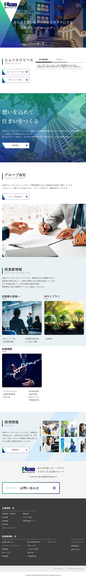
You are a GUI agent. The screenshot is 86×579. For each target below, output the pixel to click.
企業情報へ (16, 145)
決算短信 (49, 339)
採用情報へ (16, 450)
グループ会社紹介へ (15, 197)
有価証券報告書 (9, 394)
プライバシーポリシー (76, 568)
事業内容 (26, 514)
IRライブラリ (6, 552)
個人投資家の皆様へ (34, 542)
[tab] (38, 43)
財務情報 (5, 549)
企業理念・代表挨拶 (9, 514)
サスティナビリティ (9, 528)
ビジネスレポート (10, 391)
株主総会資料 (34, 391)
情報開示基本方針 (32, 339)
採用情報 (74, 546)
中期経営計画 (34, 400)
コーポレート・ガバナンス (11, 545)
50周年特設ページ (29, 521)
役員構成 (5, 521)
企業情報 (6, 508)
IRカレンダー (34, 397)
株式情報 (5, 556)
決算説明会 (33, 394)
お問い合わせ (75, 549)
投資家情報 (7, 536)
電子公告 (6, 397)
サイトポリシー (59, 568)
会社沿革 (5, 524)
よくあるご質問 (31, 342)
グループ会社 (27, 517)
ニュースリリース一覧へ (16, 72)
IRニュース (52, 542)
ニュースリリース (77, 542)
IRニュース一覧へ (15, 80)
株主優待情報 (8, 342)
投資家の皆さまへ (8, 542)
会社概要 (5, 517)
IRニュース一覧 (9, 339)
